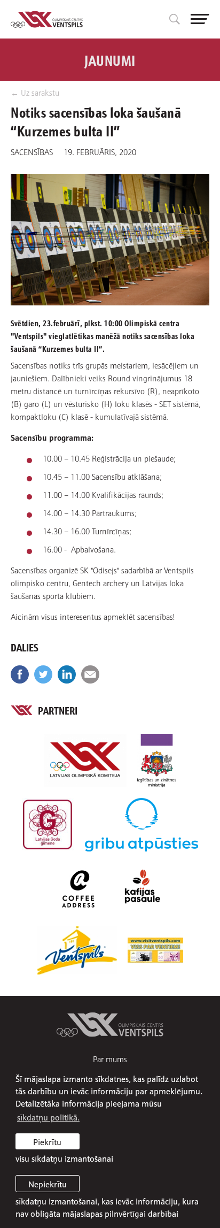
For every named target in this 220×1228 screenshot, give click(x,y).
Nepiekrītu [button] (47, 1184)
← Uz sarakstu (35, 92)
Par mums (110, 1058)
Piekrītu (47, 1141)
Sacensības (32, 151)
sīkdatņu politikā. (48, 1117)
